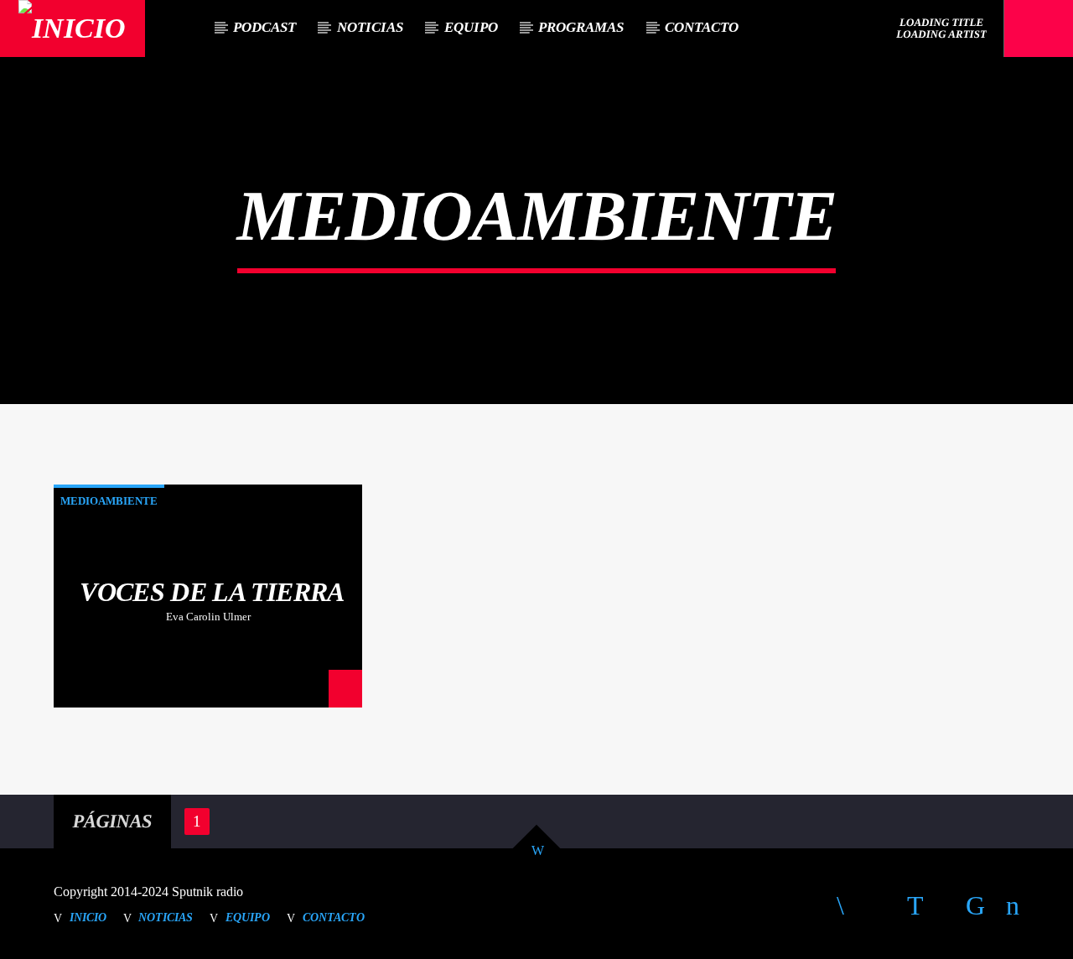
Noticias (370, 27)
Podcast (264, 27)
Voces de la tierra (212, 592)
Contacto (702, 27)
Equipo (471, 27)
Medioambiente (109, 501)
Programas (581, 27)
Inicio (88, 917)
